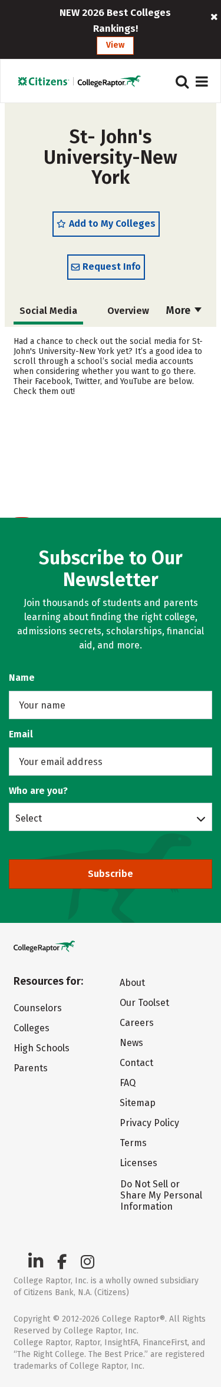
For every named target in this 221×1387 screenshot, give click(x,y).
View (115, 45)
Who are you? (38, 790)
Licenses (138, 1162)
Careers (137, 1022)
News (131, 1042)
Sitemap (138, 1102)
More (179, 310)
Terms (133, 1142)
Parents (31, 1068)
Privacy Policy (149, 1122)
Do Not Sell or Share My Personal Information (161, 1195)
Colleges (32, 1028)
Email (21, 734)
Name (22, 677)
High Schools (42, 1048)
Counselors (38, 1008)
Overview (128, 310)
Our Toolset (144, 1002)
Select (28, 818)
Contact (136, 1062)
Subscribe (110, 873)
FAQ (128, 1082)
